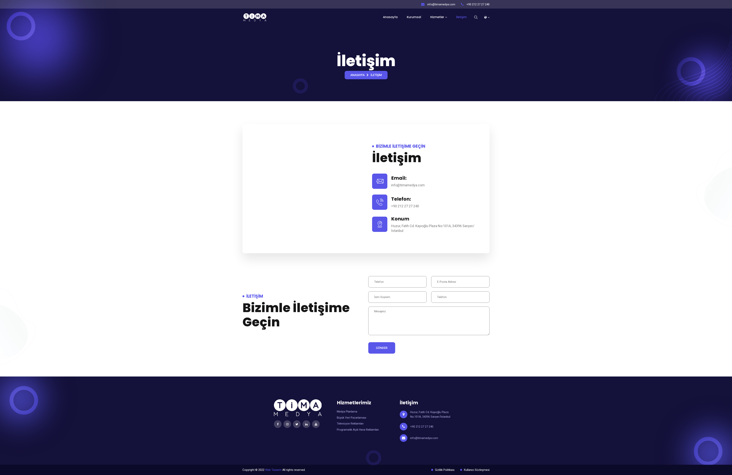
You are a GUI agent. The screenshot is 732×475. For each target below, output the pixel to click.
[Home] (487, 17)
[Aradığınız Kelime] (476, 17)
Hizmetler (437, 17)
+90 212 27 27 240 (421, 426)
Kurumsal (414, 17)
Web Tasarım (273, 470)
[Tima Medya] (254, 17)
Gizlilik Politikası (444, 470)
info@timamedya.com (424, 438)
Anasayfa (390, 17)
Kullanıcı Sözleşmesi (477, 470)
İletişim (461, 17)
